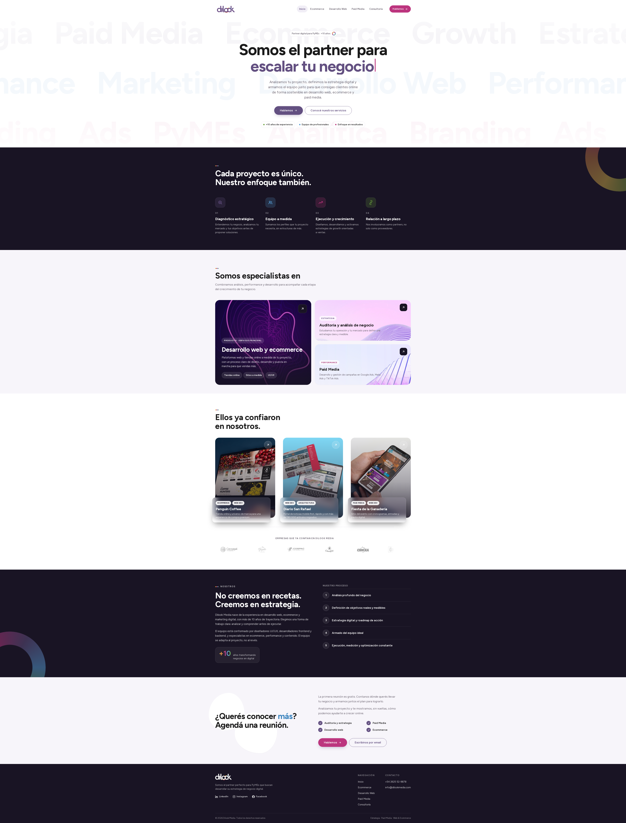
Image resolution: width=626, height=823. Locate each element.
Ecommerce (317, 9)
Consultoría (376, 9)
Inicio (302, 9)
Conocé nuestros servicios (328, 110)
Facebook (261, 796)
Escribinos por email (368, 742)
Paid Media (358, 9)
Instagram (242, 796)
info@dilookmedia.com (398, 787)
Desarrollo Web (338, 9)
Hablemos (398, 9)
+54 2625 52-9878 (395, 781)
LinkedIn (223, 796)
